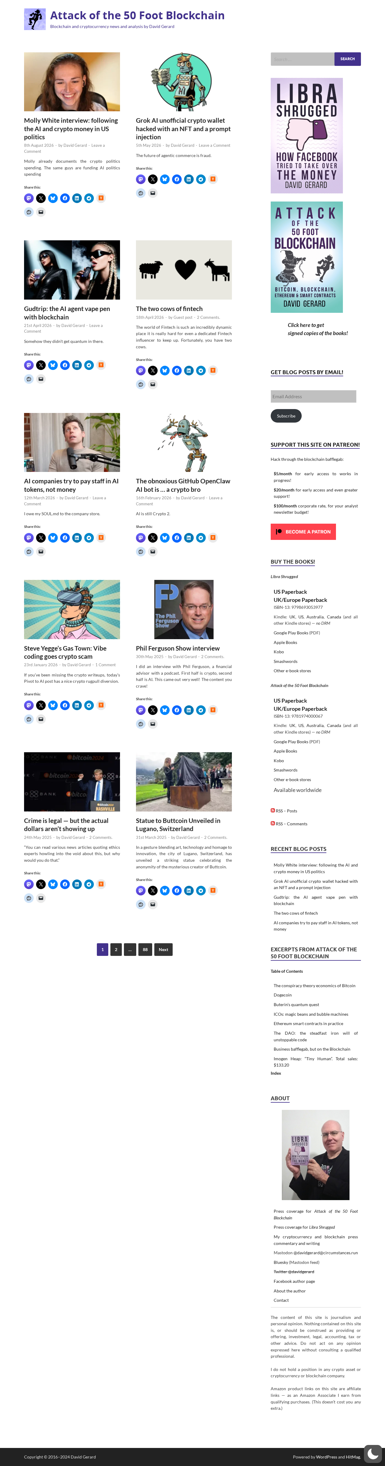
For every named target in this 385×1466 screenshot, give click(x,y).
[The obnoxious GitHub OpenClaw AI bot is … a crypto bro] (184, 442)
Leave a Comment (214, 145)
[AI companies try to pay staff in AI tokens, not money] (72, 442)
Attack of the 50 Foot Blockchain (137, 15)
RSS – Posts (286, 810)
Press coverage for (304, 1227)
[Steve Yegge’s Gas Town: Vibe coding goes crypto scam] (72, 609)
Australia (315, 616)
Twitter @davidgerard (294, 1271)
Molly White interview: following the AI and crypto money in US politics (71, 128)
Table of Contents (287, 971)
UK (292, 616)
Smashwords (285, 661)
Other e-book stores (292, 670)
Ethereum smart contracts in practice (308, 1023)
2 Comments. (208, 317)
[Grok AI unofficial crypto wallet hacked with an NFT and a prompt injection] (184, 82)
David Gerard (75, 145)
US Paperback (290, 591)
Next (163, 949)
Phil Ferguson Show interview (178, 648)
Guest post (183, 317)
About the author (290, 1290)
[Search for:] (316, 59)
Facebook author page (294, 1281)
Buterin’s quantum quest (296, 1004)
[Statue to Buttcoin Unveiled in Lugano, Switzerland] (184, 782)
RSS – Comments (291, 823)
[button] (373, 1454)
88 (145, 949)
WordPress (326, 1456)
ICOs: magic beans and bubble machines (311, 1014)
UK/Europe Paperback (300, 599)
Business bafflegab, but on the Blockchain (312, 1049)
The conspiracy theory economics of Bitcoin (315, 985)
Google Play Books (291, 632)
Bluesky (281, 1262)
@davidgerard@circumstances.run (326, 1252)
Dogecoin (283, 994)
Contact (281, 1300)
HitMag (353, 1456)
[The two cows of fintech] (184, 270)
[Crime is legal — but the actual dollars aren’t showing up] (72, 782)
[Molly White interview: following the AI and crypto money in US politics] (72, 82)
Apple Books (285, 642)
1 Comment (105, 664)
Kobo (279, 651)
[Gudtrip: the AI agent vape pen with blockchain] (72, 270)
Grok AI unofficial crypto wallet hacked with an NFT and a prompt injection (183, 128)
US (300, 616)
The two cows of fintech (169, 308)
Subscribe (286, 415)
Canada (334, 616)
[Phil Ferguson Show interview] (184, 609)
